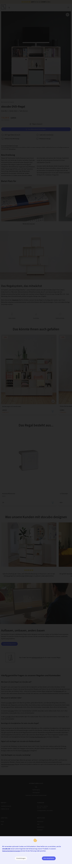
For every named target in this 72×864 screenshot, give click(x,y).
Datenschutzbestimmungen (11, 851)
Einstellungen (21, 858)
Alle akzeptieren (49, 858)
